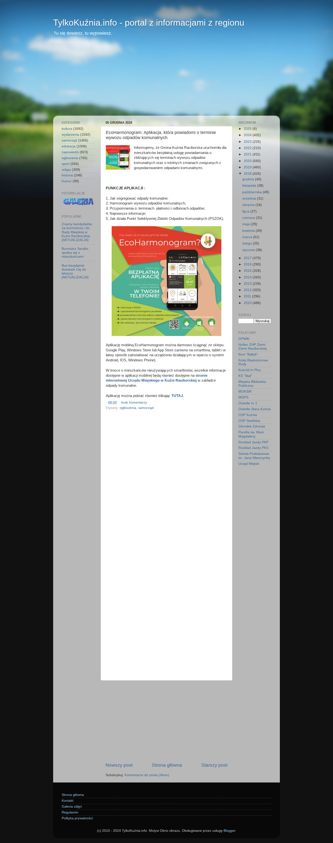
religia (66, 170)
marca (247, 237)
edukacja (69, 146)
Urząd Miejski (248, 464)
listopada (249, 185)
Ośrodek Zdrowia (251, 426)
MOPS (243, 397)
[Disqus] (166, 478)
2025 (248, 129)
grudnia (248, 179)
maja (246, 224)
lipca (246, 211)
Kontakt (67, 800)
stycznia (249, 250)
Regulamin (70, 812)
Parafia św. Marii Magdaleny (251, 434)
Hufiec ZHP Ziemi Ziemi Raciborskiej (252, 346)
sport (65, 164)
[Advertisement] (166, 79)
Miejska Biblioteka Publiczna (252, 383)
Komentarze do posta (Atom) (147, 775)
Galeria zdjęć (72, 806)
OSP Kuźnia (247, 415)
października (252, 192)
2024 (248, 135)
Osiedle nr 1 (247, 403)
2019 (248, 167)
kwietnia (249, 231)
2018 (248, 173)
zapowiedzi (70, 152)
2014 (248, 277)
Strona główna (167, 765)
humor (67, 181)
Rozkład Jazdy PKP (253, 442)
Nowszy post (119, 765)
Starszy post (214, 765)
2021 (248, 154)
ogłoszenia (128, 408)
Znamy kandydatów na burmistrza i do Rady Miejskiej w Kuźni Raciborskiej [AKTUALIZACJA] (77, 232)
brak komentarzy (134, 402)
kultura (67, 129)
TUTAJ (177, 396)
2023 (248, 141)
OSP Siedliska (249, 421)
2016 (248, 264)
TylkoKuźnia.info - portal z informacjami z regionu (148, 23)
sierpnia (248, 205)
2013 (248, 283)
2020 (248, 161)
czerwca (249, 218)
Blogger (229, 831)
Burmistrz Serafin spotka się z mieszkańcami (75, 252)
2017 (248, 258)
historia (67, 175)
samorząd (146, 408)
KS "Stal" (245, 376)
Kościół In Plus (249, 370)
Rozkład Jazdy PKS (253, 448)
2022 (248, 148)
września (249, 198)
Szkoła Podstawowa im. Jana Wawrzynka (254, 455)
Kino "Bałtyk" (248, 354)
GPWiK (243, 339)
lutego (247, 243)
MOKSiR (245, 391)
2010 (248, 303)
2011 (248, 296)
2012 (248, 290)
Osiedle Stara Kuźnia (254, 409)
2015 (248, 271)
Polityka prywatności (77, 818)
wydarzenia (70, 134)
